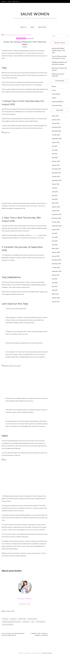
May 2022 (54, 153)
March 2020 (55, 248)
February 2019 (56, 298)
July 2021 (54, 188)
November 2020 (56, 218)
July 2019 (54, 279)
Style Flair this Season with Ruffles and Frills (13, 634)
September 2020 (56, 226)
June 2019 (55, 282)
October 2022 (56, 135)
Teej (33, 621)
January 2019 (55, 301)
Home (9, 1)
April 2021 (55, 199)
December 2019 (56, 260)
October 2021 (56, 176)
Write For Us (16, 1)
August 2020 (55, 229)
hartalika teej (32, 618)
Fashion (54, 98)
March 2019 (55, 294)
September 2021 (56, 180)
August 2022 (55, 142)
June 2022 (55, 150)
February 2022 (56, 161)
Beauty (54, 86)
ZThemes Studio (47, 653)
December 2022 (56, 127)
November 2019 (56, 263)
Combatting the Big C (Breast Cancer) (39, 634)
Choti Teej (13, 618)
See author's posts (24, 604)
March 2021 (55, 203)
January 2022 (55, 165)
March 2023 (55, 116)
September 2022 (56, 138)
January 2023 (55, 123)
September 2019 (56, 271)
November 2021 (56, 172)
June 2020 (55, 237)
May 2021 (54, 195)
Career (54, 90)
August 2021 (55, 184)
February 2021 (56, 207)
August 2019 (55, 275)
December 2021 (56, 169)
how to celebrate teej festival (11, 621)
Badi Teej (5, 618)
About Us (4, 1)
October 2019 (56, 267)
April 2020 (55, 244)
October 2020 (56, 222)
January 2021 (55, 210)
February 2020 (56, 252)
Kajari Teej (26, 621)
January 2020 (55, 256)
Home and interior (57, 105)
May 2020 (54, 241)
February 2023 (56, 119)
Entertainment (21, 38)
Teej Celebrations (8, 624)
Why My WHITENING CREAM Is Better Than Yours (58, 50)
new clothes (34, 235)
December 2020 (56, 214)
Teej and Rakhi (40, 621)
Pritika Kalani (25, 598)
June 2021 (55, 191)
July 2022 (54, 146)
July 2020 (54, 233)
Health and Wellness (58, 101)
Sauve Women (35, 14)
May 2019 (54, 286)
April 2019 (55, 290)
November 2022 (56, 131)
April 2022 (55, 157)
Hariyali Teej (22, 618)
